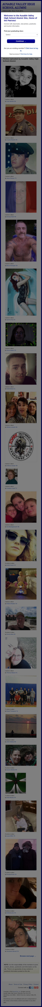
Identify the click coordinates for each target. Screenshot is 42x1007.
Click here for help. (26, 54)
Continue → (21, 41)
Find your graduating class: (14, 31)
